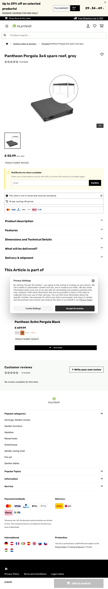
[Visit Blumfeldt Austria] (12, 543)
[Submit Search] (5, 35)
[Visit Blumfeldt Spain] (28, 543)
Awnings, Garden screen (17, 420)
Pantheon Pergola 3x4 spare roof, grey (67, 44)
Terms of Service (77, 547)
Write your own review (87, 369)
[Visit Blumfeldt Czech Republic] (45, 543)
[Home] (9, 44)
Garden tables (11, 463)
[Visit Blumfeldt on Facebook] (6, 569)
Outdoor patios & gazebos (25, 44)
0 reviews (23, 62)
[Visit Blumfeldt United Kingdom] (34, 543)
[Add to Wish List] (102, 54)
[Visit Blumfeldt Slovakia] (40, 543)
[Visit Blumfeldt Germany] (6, 543)
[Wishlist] (94, 26)
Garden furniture (13, 426)
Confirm (95, 183)
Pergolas (46, 44)
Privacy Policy (61, 547)
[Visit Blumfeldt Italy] (23, 543)
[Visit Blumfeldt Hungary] (6, 550)
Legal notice (57, 574)
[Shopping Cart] (102, 26)
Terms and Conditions (35, 574)
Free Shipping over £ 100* (91, 18)
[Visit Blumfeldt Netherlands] (12, 550)
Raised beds (10, 438)
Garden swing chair (14, 451)
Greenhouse (10, 444)
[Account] (88, 26)
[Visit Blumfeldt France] (17, 543)
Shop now (74, 8)
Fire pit (8, 457)
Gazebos (9, 432)
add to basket (57, 347)
